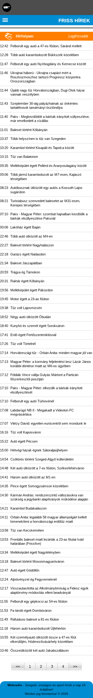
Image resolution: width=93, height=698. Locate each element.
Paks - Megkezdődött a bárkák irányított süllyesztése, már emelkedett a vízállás (50, 119)
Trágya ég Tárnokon (25, 272)
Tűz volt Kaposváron (25, 432)
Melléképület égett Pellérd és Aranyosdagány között (48, 166)
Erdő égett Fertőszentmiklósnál (33, 335)
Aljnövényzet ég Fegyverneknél (33, 579)
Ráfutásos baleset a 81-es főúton (34, 619)
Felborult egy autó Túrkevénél (32, 401)
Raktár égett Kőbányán (27, 281)
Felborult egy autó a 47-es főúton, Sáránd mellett (45, 46)
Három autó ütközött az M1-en (32, 477)
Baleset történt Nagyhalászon (32, 245)
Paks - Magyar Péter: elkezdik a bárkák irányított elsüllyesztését (46, 390)
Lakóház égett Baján (25, 227)
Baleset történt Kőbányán (28, 130)
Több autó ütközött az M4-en (31, 236)
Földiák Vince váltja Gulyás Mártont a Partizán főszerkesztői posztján (44, 377)
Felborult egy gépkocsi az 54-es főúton (38, 601)
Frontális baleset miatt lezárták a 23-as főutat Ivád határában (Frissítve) (47, 541)
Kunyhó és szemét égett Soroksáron (37, 326)
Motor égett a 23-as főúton (29, 299)
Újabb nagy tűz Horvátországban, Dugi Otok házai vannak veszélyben (47, 92)
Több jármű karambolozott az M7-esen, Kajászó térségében (45, 177)
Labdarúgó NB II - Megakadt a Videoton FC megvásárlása (42, 412)
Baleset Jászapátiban (26, 263)
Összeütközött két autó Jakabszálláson (39, 650)
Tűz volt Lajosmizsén (26, 308)
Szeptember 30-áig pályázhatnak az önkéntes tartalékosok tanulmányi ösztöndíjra (44, 105)
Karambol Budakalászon (28, 508)
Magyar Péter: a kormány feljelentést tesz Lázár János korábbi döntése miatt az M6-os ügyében (50, 364)
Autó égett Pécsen (23, 441)
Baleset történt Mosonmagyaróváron (37, 561)
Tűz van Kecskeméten (27, 530)
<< (18, 666)
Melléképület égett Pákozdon (31, 290)
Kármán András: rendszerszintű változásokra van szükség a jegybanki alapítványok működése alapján (49, 497)
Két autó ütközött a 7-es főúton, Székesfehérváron (47, 468)
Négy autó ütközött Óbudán (30, 317)
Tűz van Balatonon (24, 156)
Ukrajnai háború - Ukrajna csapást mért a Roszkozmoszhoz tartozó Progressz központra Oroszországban (45, 77)
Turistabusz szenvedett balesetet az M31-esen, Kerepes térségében (45, 203)
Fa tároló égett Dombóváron (30, 610)
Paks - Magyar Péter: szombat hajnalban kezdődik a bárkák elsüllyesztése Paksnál (49, 216)
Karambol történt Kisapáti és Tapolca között (42, 148)
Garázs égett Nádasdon (28, 254)
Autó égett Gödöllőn (24, 570)
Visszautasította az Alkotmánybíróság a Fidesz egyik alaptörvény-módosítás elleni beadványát (49, 590)
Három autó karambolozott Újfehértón (38, 628)
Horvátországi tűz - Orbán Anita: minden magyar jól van (51, 353)
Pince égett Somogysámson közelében (39, 486)
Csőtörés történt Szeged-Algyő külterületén (42, 459)
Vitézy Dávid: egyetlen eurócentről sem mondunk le (48, 423)
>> (75, 666)
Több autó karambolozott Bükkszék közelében (44, 55)
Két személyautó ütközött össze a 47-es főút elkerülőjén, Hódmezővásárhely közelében (43, 639)
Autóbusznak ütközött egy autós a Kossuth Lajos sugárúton (46, 190)
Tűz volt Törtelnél (23, 344)
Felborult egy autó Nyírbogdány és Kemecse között (48, 64)
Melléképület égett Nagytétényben (35, 552)
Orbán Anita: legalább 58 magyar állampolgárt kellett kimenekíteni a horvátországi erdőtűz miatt (48, 519)
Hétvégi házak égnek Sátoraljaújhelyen (38, 450)
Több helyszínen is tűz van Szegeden (38, 139)
